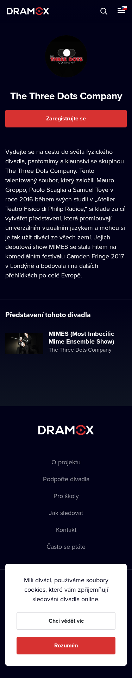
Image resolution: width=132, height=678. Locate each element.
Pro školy (66, 495)
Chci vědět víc (66, 621)
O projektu (66, 462)
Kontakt (66, 529)
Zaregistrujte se (66, 118)
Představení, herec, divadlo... (65, 11)
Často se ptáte (66, 546)
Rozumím (66, 645)
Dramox (28, 11)
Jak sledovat (66, 512)
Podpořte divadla (66, 479)
